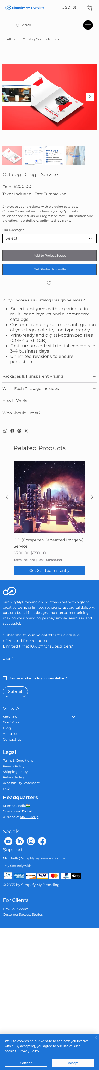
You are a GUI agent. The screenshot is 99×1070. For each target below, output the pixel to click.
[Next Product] (92, 497)
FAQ (6, 788)
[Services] (74, 717)
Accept (73, 1062)
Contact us (12, 739)
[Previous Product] (7, 497)
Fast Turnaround (49, 560)
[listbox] (71, 7)
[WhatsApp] (5, 431)
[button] (71, 7)
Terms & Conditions (18, 760)
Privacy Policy (13, 766)
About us (10, 733)
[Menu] (88, 25)
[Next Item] (90, 97)
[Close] (92, 1040)
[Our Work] (74, 722)
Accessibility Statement (21, 783)
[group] (49, 518)
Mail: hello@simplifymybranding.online (34, 858)
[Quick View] (49, 497)
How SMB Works (15, 909)
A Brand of (11, 817)
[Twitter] (26, 431)
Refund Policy (14, 777)
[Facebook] (12, 431)
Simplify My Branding (28, 7)
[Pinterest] (19, 431)
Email (8, 658)
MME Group (29, 817)
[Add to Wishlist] (49, 283)
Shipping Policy (15, 772)
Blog (7, 728)
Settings (26, 1062)
